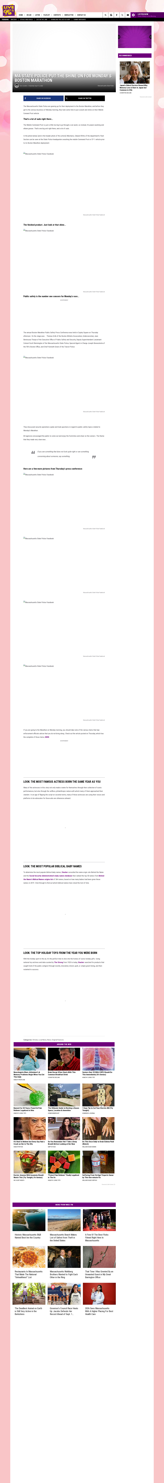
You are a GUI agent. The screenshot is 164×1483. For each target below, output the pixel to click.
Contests (57, 15)
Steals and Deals (26, 19)
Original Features (58, 1040)
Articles (35, 1040)
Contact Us (81, 15)
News (49, 1040)
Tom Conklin (23, 86)
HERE (47, 737)
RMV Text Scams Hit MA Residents (133, 45)
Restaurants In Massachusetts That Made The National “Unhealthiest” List (29, 1274)
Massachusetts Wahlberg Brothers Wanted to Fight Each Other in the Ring (64, 1274)
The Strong (58, 962)
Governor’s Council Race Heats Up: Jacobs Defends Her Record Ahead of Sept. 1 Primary (64, 1311)
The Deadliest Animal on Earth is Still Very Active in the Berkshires (28, 1311)
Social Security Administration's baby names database (50, 876)
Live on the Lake (41, 19)
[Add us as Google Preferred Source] (111, 15)
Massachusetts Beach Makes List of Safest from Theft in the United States (63, 1237)
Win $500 (14, 19)
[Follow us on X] (122, 15)
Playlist (47, 15)
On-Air (29, 15)
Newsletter (68, 15)
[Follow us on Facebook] (116, 15)
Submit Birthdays (80, 19)
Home (21, 15)
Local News (43, 1040)
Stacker (65, 872)
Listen (37, 15)
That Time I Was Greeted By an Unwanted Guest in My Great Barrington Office (99, 1274)
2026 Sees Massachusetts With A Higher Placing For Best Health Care (99, 1311)
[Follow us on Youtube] (128, 15)
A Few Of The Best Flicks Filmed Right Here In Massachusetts (96, 1237)
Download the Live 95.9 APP (60, 19)
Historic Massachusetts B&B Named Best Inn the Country (28, 1236)
